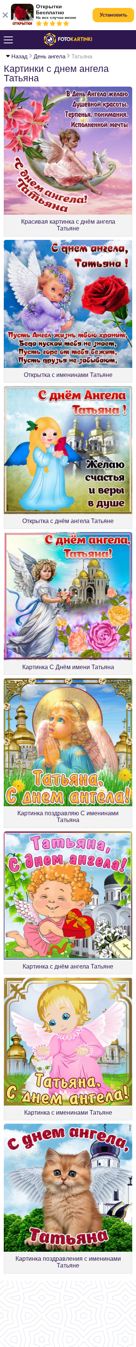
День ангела (49, 56)
